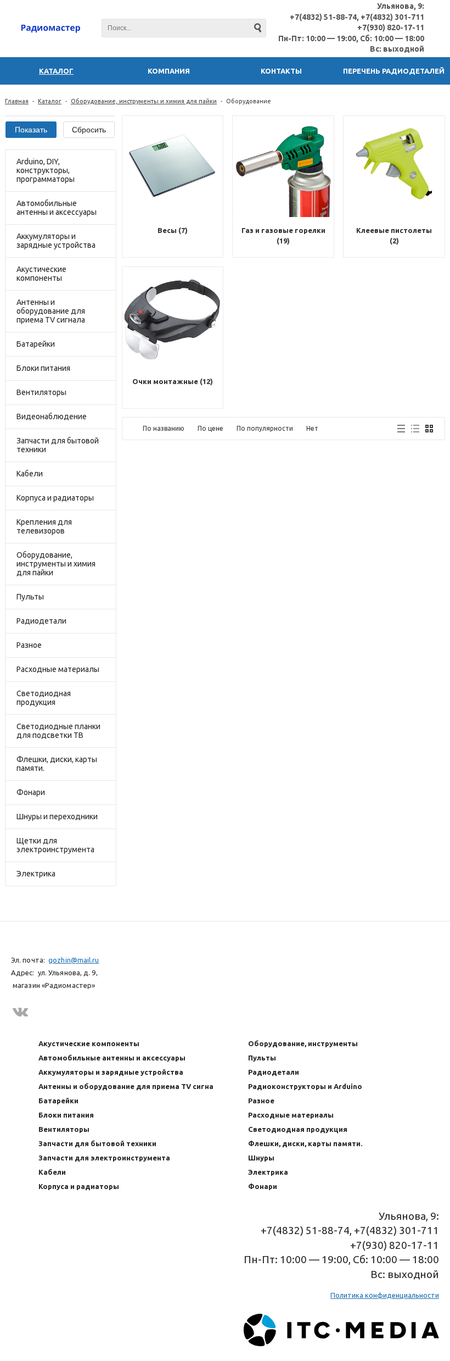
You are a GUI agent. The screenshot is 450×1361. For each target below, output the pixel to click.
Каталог (49, 101)
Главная (17, 101)
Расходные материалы (57, 669)
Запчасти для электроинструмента (104, 1158)
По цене (210, 428)
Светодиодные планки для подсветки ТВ (58, 731)
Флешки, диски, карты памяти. (56, 764)
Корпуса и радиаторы (55, 497)
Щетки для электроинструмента (55, 845)
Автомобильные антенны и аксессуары (56, 207)
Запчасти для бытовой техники (57, 445)
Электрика (35, 873)
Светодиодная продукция (43, 698)
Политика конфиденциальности (384, 1295)
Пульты (30, 596)
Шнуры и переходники (57, 816)
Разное (29, 645)
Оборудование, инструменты (303, 1043)
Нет (312, 428)
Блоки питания (43, 368)
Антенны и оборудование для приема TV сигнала (50, 311)
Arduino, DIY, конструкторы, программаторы (45, 170)
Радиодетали (41, 620)
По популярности (265, 428)
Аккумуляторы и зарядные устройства (55, 240)
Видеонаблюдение (51, 416)
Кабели (29, 473)
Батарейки (35, 344)
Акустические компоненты (41, 273)
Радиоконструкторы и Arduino (305, 1086)
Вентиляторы (41, 392)
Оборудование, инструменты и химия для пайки (144, 101)
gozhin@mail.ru (73, 960)
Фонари (30, 792)
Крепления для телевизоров (44, 526)
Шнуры (261, 1158)
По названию (163, 428)
